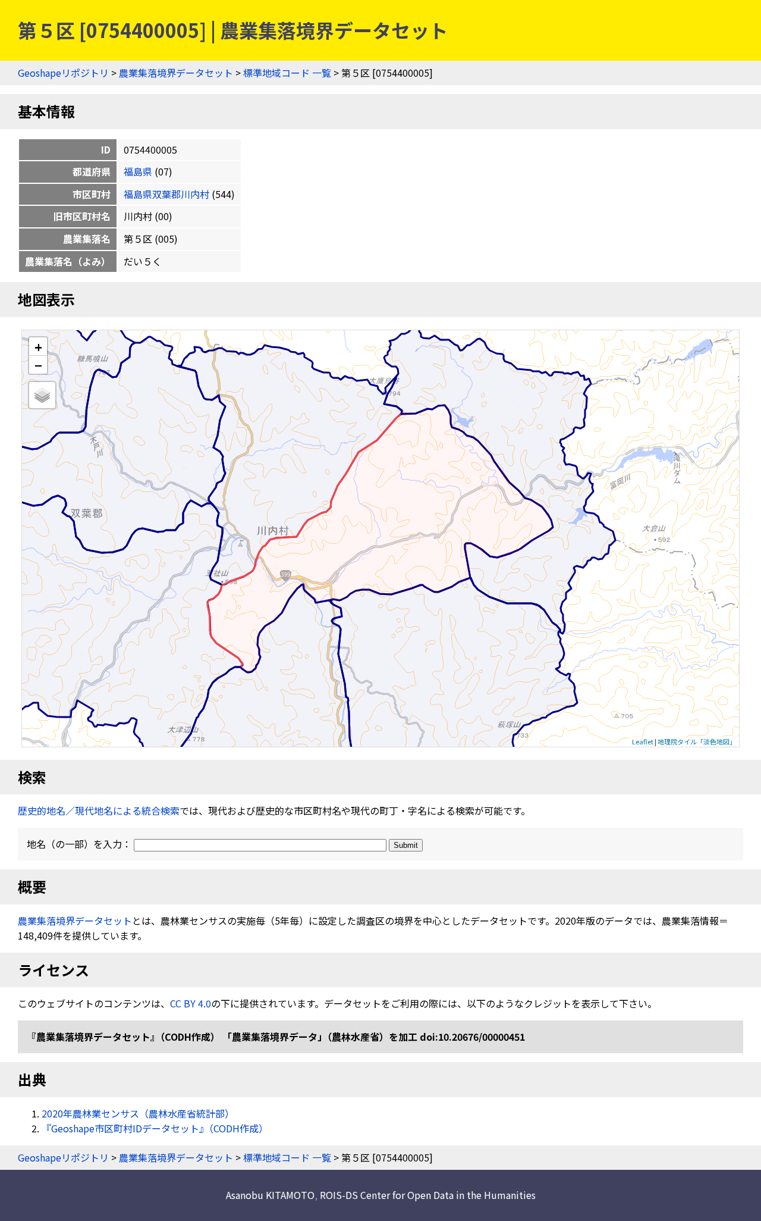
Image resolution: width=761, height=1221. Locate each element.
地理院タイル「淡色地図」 (697, 741)
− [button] (38, 365)
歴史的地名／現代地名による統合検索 (99, 810)
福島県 (138, 171)
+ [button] (38, 346)
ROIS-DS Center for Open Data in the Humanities (428, 1195)
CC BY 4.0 (190, 1003)
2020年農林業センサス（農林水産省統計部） (138, 1113)
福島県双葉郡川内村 (166, 194)
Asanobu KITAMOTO (270, 1195)
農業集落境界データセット (176, 72)
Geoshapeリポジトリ (63, 72)
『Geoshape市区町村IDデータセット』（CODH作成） (155, 1128)
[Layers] (42, 395)
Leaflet (642, 741)
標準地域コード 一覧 (287, 72)
